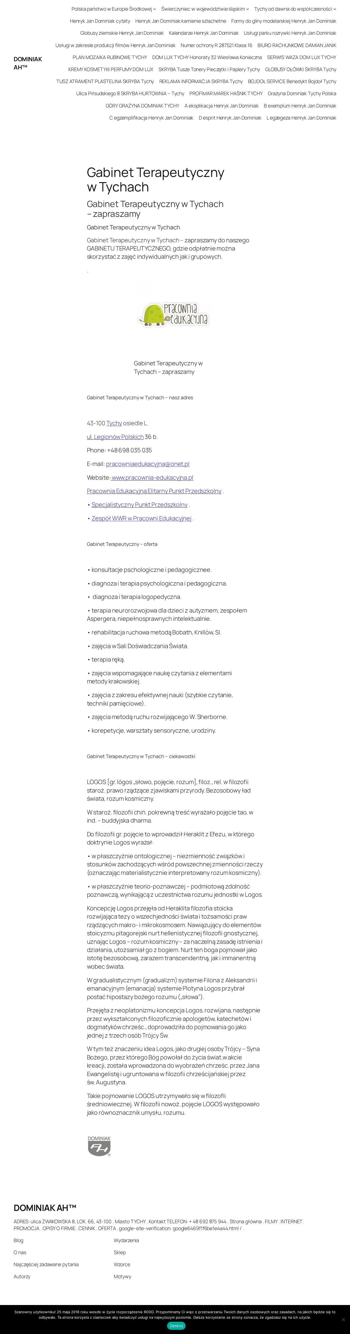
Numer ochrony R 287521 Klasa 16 (216, 45)
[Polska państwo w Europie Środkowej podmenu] (154, 8)
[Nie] (343, 1319)
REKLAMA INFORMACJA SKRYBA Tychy (201, 81)
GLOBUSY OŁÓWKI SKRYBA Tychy (300, 69)
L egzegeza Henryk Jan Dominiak (301, 117)
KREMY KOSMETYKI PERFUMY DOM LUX (110, 69)
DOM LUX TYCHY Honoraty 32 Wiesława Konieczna (207, 57)
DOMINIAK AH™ (45, 1208)
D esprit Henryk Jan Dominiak (230, 117)
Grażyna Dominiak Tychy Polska (302, 93)
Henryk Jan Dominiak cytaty (100, 21)
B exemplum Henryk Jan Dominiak (300, 105)
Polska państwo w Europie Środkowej (112, 8)
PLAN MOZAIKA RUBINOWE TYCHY (110, 57)
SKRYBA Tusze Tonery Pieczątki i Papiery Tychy (209, 69)
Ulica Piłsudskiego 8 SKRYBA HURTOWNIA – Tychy (130, 93)
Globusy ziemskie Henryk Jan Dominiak (122, 33)
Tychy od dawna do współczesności (293, 8)
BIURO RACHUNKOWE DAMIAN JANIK (297, 45)
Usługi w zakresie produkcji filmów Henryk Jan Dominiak (116, 45)
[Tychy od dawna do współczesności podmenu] (334, 8)
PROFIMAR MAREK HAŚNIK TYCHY (225, 93)
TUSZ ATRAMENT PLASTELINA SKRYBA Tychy (105, 81)
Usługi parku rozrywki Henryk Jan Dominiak (290, 33)
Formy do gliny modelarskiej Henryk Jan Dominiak (283, 21)
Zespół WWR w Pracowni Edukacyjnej (141, 518)
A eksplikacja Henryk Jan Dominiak (222, 105)
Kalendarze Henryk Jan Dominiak (204, 33)
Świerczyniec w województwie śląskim (203, 8)
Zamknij (176, 1326)
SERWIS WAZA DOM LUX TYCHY (301, 57)
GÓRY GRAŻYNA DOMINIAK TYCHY (142, 105)
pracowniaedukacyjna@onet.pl (147, 464)
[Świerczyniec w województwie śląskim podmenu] (247, 8)
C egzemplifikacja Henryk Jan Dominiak (151, 117)
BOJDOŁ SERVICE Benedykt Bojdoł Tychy (292, 81)
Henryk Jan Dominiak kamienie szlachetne (180, 21)
